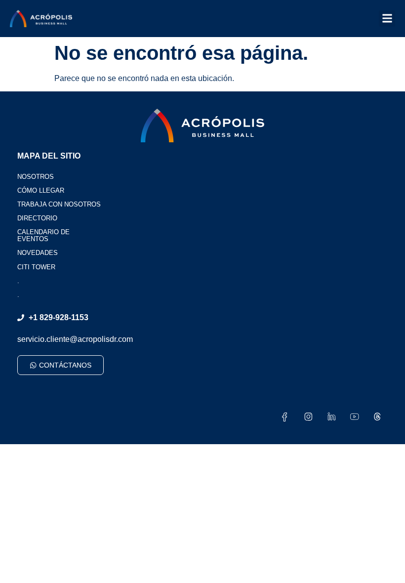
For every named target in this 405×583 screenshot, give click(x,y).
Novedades (37, 252)
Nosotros (35, 176)
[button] (387, 18)
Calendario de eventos (43, 235)
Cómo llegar (40, 190)
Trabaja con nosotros (59, 204)
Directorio (37, 218)
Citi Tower (36, 267)
